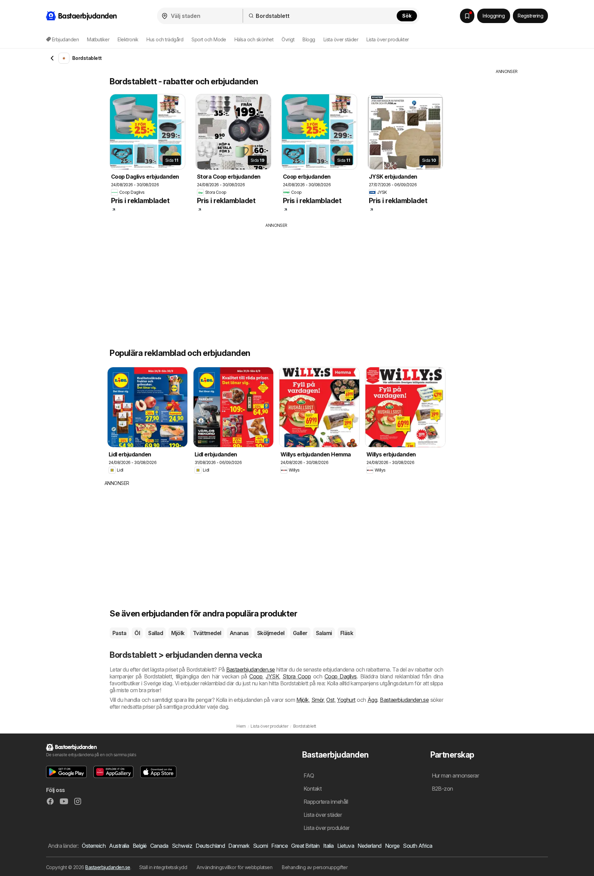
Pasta (119, 633)
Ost (330, 699)
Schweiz (182, 845)
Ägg (372, 699)
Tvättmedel (207, 633)
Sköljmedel (271, 633)
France (279, 845)
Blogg (308, 39)
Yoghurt (346, 699)
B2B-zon (442, 788)
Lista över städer (340, 39)
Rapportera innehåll (326, 801)
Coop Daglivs (340, 676)
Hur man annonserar (455, 775)
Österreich (94, 845)
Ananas (239, 633)
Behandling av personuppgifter (315, 867)
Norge (392, 845)
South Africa (417, 845)
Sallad (155, 633)
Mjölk (177, 633)
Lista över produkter (387, 39)
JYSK (272, 676)
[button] (66, 772)
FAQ (309, 775)
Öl (137, 633)
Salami (324, 633)
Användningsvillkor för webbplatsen (234, 867)
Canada (159, 845)
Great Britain (305, 845)
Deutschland (210, 845)
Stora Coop (297, 676)
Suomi (260, 845)
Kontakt (312, 788)
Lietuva (345, 845)
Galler (300, 633)
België (140, 845)
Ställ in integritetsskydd (163, 867)
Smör (317, 699)
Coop (255, 676)
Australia (119, 845)
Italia (328, 845)
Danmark (238, 845)
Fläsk (346, 633)
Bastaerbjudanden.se (250, 669)
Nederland (369, 845)
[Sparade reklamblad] (467, 16)
